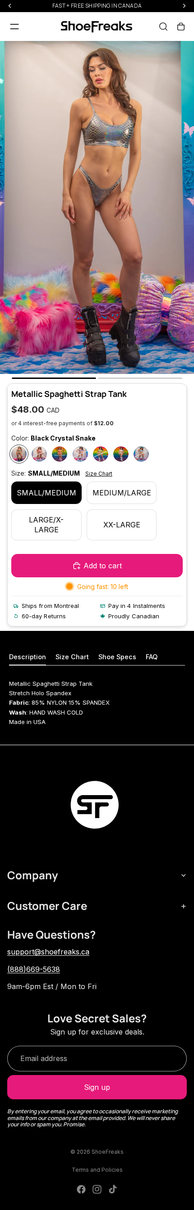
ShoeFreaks (108, 1151)
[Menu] (14, 26)
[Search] (163, 26)
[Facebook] (81, 1189)
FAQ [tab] (151, 657)
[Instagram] (97, 1189)
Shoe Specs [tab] (117, 657)
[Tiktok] (112, 1189)
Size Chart (98, 473)
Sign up (97, 1087)
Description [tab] (27, 657)
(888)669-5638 (33, 969)
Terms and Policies (97, 1169)
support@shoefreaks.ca (48, 951)
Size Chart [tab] (72, 657)
